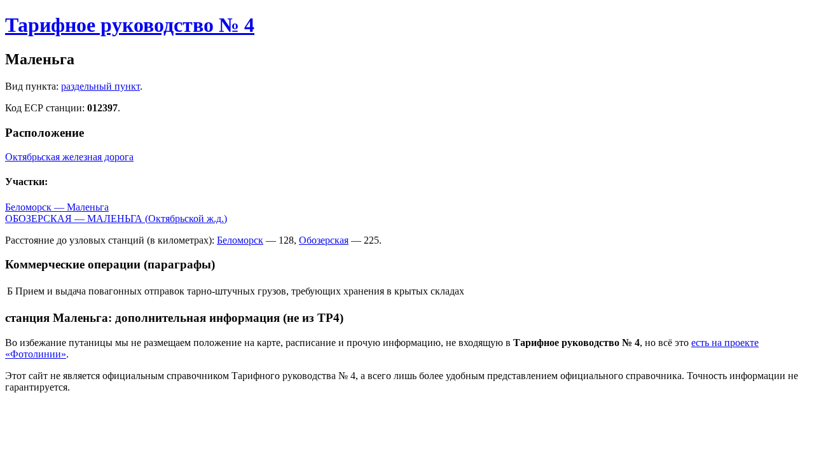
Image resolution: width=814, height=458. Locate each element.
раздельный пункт (100, 86)
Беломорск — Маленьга (57, 207)
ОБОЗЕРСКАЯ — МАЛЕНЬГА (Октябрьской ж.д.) (116, 218)
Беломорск (240, 240)
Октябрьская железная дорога (69, 156)
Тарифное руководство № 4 (129, 24)
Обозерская (323, 240)
